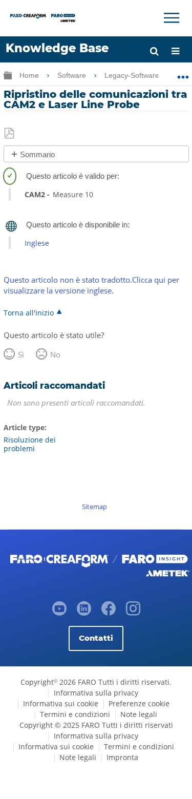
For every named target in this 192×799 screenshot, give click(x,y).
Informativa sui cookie (60, 703)
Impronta (122, 757)
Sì (21, 354)
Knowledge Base (57, 48)
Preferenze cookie (139, 703)
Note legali (138, 714)
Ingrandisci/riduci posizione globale (183, 73)
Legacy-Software (132, 75)
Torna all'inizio (29, 312)
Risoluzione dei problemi (30, 444)
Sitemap (94, 506)
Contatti (96, 638)
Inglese (37, 243)
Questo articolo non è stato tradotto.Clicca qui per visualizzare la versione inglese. (91, 285)
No (55, 354)
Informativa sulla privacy (96, 693)
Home (30, 75)
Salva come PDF (10, 133)
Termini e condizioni (75, 714)
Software (72, 75)
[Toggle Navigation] (171, 18)
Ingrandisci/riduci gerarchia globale (8, 75)
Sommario (37, 154)
